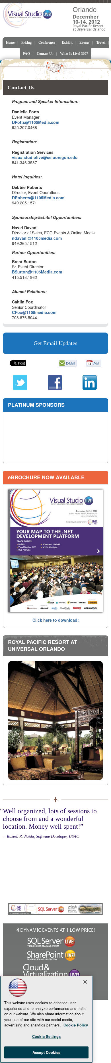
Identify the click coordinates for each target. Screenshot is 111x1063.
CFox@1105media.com (34, 312)
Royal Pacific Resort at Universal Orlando (42, 645)
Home (10, 43)
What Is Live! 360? (74, 54)
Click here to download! (55, 620)
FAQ (26, 54)
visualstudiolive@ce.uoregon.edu (45, 157)
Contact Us (45, 54)
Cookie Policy (75, 1025)
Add (96, 363)
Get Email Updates (55, 343)
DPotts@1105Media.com (35, 122)
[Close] (85, 982)
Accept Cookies (46, 1052)
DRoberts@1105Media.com (38, 197)
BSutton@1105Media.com (37, 272)
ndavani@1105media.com (37, 238)
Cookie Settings (46, 1036)
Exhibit (67, 43)
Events (84, 43)
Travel (100, 43)
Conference (46, 43)
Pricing (26, 43)
